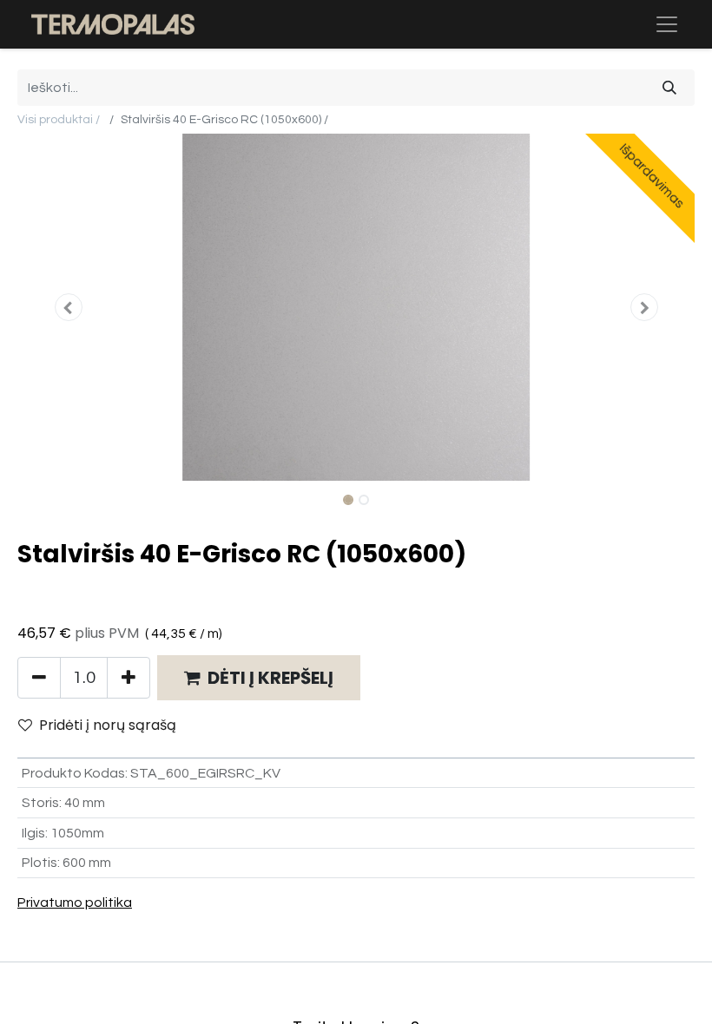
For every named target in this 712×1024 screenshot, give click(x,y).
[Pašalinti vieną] (39, 678)
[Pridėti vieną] (128, 678)
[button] (68, 307)
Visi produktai (55, 120)
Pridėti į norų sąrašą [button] (107, 725)
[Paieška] (669, 87)
